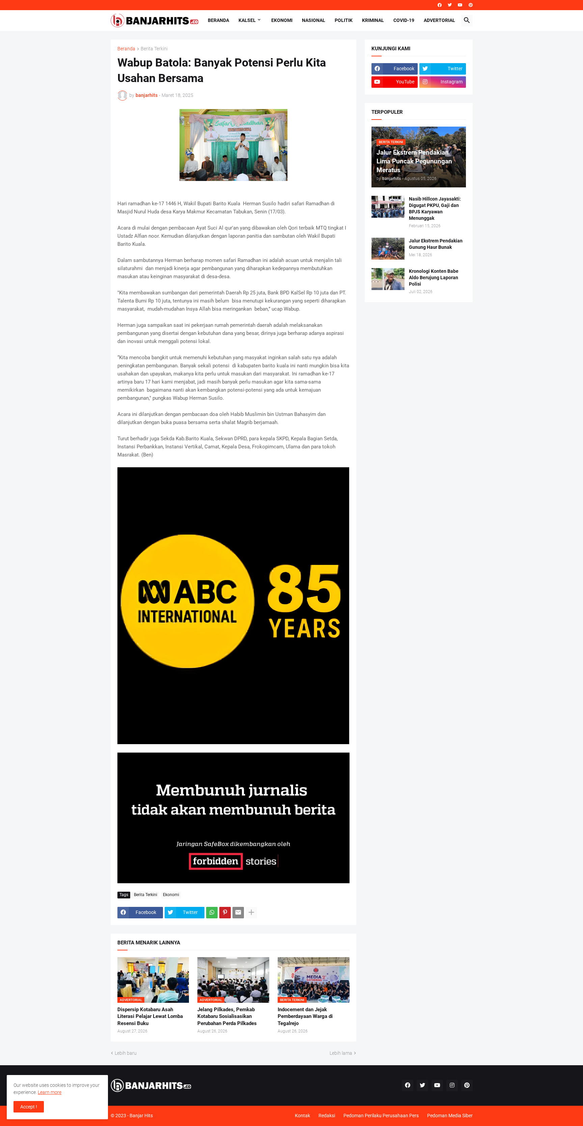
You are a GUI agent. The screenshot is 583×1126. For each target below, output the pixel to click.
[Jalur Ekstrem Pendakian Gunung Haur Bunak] (388, 249)
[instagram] (452, 1085)
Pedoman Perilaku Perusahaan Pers (381, 1115)
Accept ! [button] (28, 1106)
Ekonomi (282, 20)
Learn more (49, 1092)
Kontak (302, 1115)
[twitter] (450, 5)
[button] (467, 20)
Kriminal (373, 20)
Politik (344, 20)
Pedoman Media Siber (450, 1115)
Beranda (218, 20)
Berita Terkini (154, 48)
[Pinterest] (225, 912)
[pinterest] (471, 5)
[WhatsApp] (212, 912)
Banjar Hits (141, 1115)
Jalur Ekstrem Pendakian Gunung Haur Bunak (436, 244)
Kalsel (247, 20)
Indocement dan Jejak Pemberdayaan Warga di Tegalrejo (305, 1016)
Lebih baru (126, 1053)
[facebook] (440, 5)
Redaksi (326, 1115)
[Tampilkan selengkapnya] (251, 912)
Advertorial (439, 20)
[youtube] (460, 5)
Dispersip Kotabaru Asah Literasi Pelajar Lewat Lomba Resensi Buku (150, 1016)
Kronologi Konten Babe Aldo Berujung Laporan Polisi (434, 277)
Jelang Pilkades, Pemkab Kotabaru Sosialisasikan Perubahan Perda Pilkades (227, 1016)
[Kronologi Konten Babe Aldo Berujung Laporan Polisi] (388, 279)
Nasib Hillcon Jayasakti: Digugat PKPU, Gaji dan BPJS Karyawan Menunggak (435, 208)
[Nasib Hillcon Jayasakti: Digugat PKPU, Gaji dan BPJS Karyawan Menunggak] (388, 207)
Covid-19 (403, 20)
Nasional (313, 20)
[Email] (238, 912)
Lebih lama (341, 1053)
